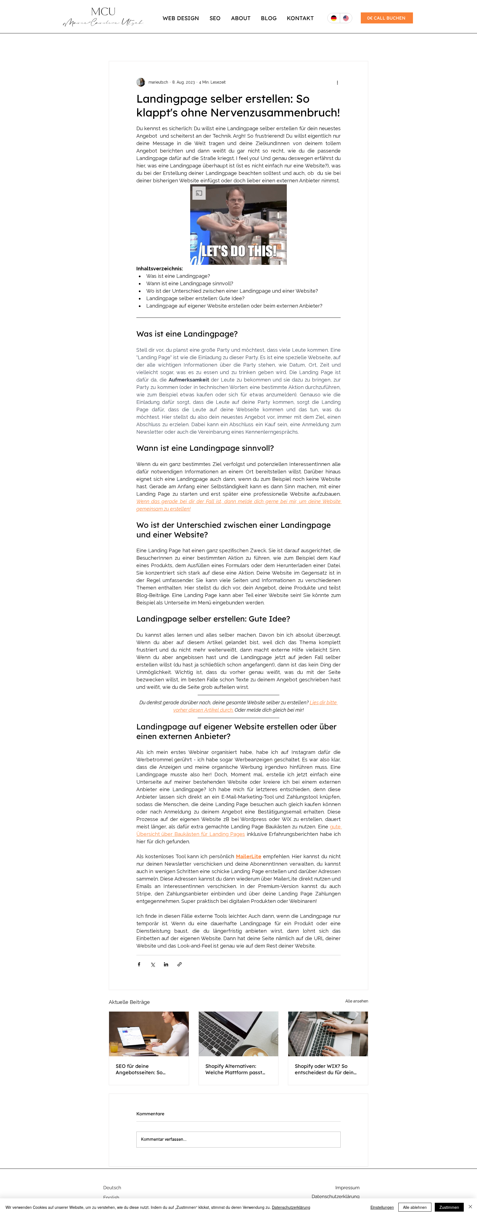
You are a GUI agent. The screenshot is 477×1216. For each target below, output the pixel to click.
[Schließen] (470, 1207)
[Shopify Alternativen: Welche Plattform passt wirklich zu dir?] (239, 1034)
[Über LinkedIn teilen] (166, 964)
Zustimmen (449, 1207)
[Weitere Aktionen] (337, 82)
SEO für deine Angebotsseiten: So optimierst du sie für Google (140, 1069)
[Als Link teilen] (179, 964)
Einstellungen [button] (382, 1207)
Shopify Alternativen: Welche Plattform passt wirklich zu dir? (233, 1069)
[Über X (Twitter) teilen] (152, 964)
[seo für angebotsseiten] (149, 1034)
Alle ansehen (356, 1001)
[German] (334, 18)
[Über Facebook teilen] (139, 964)
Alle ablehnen (415, 1207)
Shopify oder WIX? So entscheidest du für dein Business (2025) (324, 1069)
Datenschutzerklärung (291, 1207)
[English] (346, 18)
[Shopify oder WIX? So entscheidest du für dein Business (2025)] (328, 1034)
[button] (238, 224)
